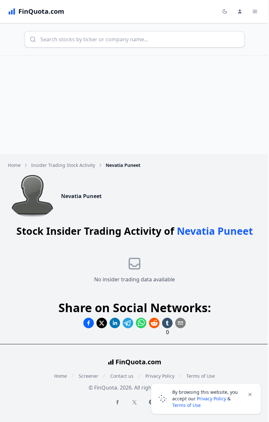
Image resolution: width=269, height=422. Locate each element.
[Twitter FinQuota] (134, 402)
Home (14, 165)
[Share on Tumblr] (167, 323)
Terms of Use (186, 405)
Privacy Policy (211, 398)
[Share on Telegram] (128, 323)
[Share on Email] (180, 323)
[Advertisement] (134, 105)
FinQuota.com (138, 361)
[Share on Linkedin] (115, 323)
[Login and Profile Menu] (240, 11)
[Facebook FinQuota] (117, 402)
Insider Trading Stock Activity (63, 165)
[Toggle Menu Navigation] (255, 11)
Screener (88, 376)
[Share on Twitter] (101, 323)
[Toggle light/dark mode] (224, 11)
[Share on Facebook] (88, 323)
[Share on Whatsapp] (141, 323)
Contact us (122, 376)
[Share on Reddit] (154, 323)
